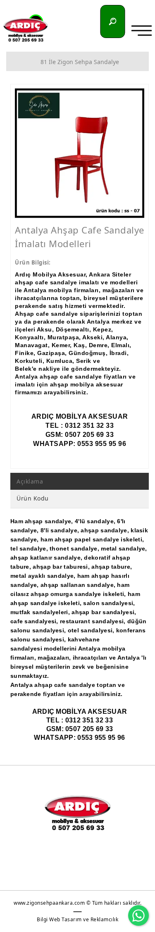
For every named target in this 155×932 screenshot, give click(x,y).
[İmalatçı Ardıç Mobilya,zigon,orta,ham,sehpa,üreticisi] (25, 30)
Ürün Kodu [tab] (33, 498)
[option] (79, 153)
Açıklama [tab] (30, 481)
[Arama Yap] (113, 21)
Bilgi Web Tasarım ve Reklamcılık (77, 919)
